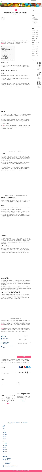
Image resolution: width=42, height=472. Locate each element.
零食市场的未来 (5, 58)
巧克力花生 (5, 447)
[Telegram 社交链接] (29, 367)
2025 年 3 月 (34, 34)
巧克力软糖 (5, 451)
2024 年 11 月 (34, 42)
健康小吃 (5, 51)
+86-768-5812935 (5, 338)
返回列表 (16, 373)
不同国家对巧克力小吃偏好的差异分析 (8, 396)
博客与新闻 (5, 434)
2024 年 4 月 (34, 55)
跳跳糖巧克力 (5, 449)
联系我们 (4, 438)
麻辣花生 (4, 453)
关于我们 (4, 436)
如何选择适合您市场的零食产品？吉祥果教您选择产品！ (39, 64)
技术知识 (34, 24)
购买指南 (34, 17)
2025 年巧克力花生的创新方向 (23, 393)
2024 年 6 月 (34, 51)
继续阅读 (8, 403)
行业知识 (3, 367)
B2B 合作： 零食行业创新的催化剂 (8, 59)
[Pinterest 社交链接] (25, 367)
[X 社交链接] (22, 367)
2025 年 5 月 (34, 30)
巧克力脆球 (5, 445)
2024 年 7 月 (34, 50)
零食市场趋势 (4, 48)
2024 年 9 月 (34, 46)
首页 (4, 428)
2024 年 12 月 (34, 40)
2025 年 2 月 (34, 36)
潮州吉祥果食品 (18, 470)
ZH (33, 1)
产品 (4, 430)
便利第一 (5, 50)
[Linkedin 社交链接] (27, 367)
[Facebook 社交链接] (20, 367)
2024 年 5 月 (34, 53)
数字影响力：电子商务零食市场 (9, 54)
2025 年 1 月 (34, 38)
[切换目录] (13, 47)
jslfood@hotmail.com (6, 342)
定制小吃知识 (35, 19)
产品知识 (35, 22)
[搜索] (29, 2)
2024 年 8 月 (34, 48)
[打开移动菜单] (1, 2)
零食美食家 (5, 56)
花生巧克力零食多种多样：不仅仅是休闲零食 (39, 83)
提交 (24, 356)
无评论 (38, 69)
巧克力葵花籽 (5, 443)
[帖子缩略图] (34, 66)
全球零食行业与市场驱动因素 (7, 49)
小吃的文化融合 (6, 57)
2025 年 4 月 (34, 32)
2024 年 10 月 (34, 44)
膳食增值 (5, 55)
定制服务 (4, 432)
